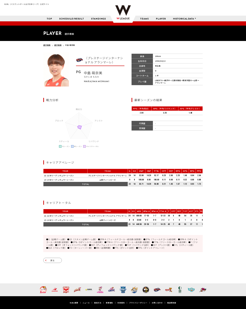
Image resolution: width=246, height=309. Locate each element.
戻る (52, 260)
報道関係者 (171, 302)
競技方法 (97, 302)
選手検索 (47, 45)
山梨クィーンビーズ (108, 180)
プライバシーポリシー (138, 302)
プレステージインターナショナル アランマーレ (107, 175)
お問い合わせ (157, 302)
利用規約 (121, 302)
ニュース (86, 302)
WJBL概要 (74, 302)
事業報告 (109, 302)
